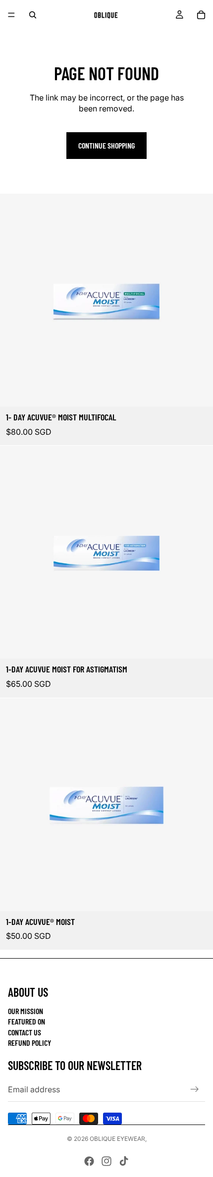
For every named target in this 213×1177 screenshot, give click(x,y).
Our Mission (25, 1011)
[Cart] (201, 15)
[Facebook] (89, 1161)
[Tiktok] (124, 1161)
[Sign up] (194, 1089)
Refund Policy (29, 1042)
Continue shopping (106, 145)
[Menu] (11, 14)
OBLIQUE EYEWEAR (117, 1138)
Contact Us (24, 1032)
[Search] (33, 15)
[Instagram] (106, 1161)
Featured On (26, 1021)
